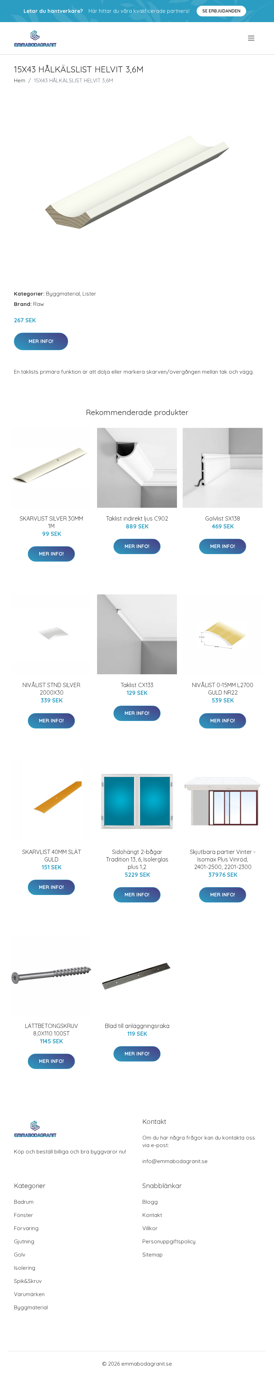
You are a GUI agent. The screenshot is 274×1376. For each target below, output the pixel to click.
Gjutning (24, 1241)
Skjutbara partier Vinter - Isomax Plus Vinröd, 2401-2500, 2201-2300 (222, 859)
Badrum (24, 1201)
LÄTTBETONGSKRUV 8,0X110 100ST (51, 1029)
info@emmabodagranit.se (175, 1161)
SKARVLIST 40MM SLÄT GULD (51, 855)
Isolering (24, 1267)
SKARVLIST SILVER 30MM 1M (51, 522)
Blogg (150, 1201)
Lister (89, 293)
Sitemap (152, 1254)
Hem (19, 80)
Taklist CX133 (137, 685)
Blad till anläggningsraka (137, 1025)
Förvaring (26, 1228)
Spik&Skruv (28, 1281)
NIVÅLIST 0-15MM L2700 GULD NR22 (222, 688)
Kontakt (152, 1215)
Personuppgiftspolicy (169, 1241)
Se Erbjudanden (221, 11)
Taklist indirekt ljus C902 (137, 518)
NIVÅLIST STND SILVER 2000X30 (51, 688)
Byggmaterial (63, 293)
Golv (19, 1254)
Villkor (150, 1228)
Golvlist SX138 (222, 518)
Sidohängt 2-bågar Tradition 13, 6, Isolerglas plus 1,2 (137, 859)
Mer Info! (41, 341)
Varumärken (29, 1294)
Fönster (23, 1215)
